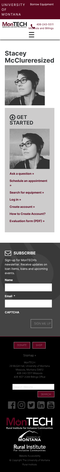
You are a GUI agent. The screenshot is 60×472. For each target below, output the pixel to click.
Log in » (15, 199)
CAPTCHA (12, 312)
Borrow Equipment (42, 4)
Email (10, 296)
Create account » (22, 207)
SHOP (39, 345)
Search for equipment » (27, 192)
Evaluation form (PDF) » (27, 221)
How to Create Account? (28, 214)
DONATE (22, 345)
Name (9, 280)
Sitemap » (29, 355)
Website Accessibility (29, 455)
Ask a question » (22, 173)
